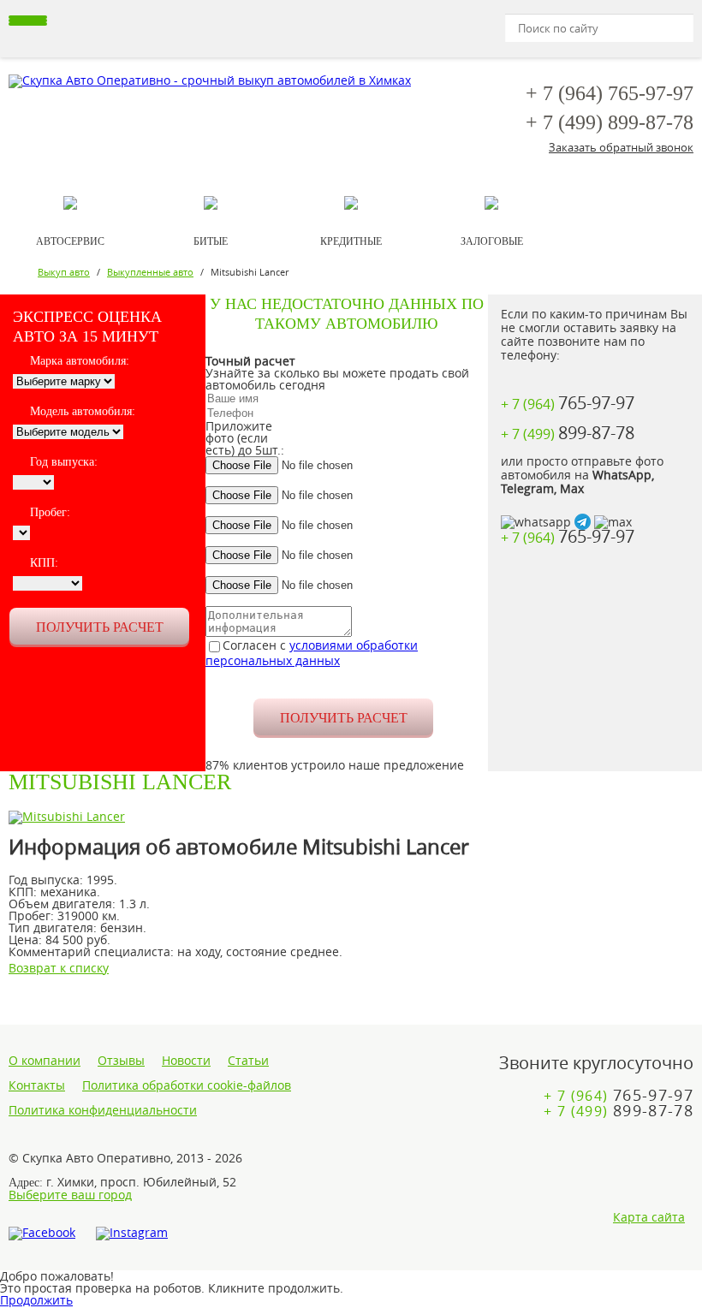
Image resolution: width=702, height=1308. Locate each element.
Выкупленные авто (150, 271)
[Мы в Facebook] (42, 1233)
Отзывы (121, 1061)
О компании (44, 1061)
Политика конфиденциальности (103, 1110)
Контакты (37, 1085)
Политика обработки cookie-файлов (186, 1085)
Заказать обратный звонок (621, 147)
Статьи (248, 1061)
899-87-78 (609, 122)
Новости (186, 1061)
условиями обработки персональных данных (311, 653)
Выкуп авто (64, 271)
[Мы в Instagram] (132, 1233)
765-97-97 (609, 93)
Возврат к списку (59, 968)
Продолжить (36, 1300)
